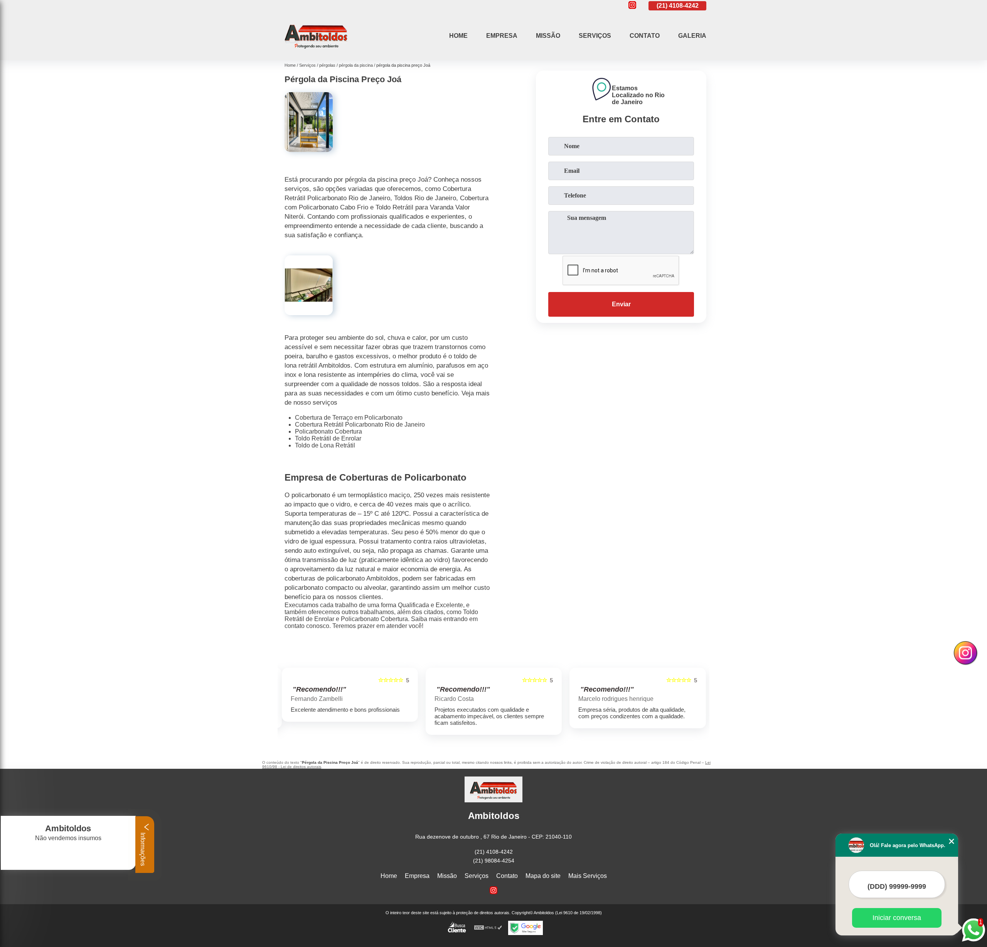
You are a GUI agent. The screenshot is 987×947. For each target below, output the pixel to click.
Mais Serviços (587, 876)
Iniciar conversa (896, 918)
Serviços (595, 35)
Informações (143, 848)
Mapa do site (543, 876)
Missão (548, 35)
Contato (645, 35)
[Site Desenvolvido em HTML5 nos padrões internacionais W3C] (488, 928)
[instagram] (632, 5)
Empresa (501, 35)
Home (458, 35)
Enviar (621, 304)
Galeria (692, 35)
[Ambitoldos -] (316, 50)
